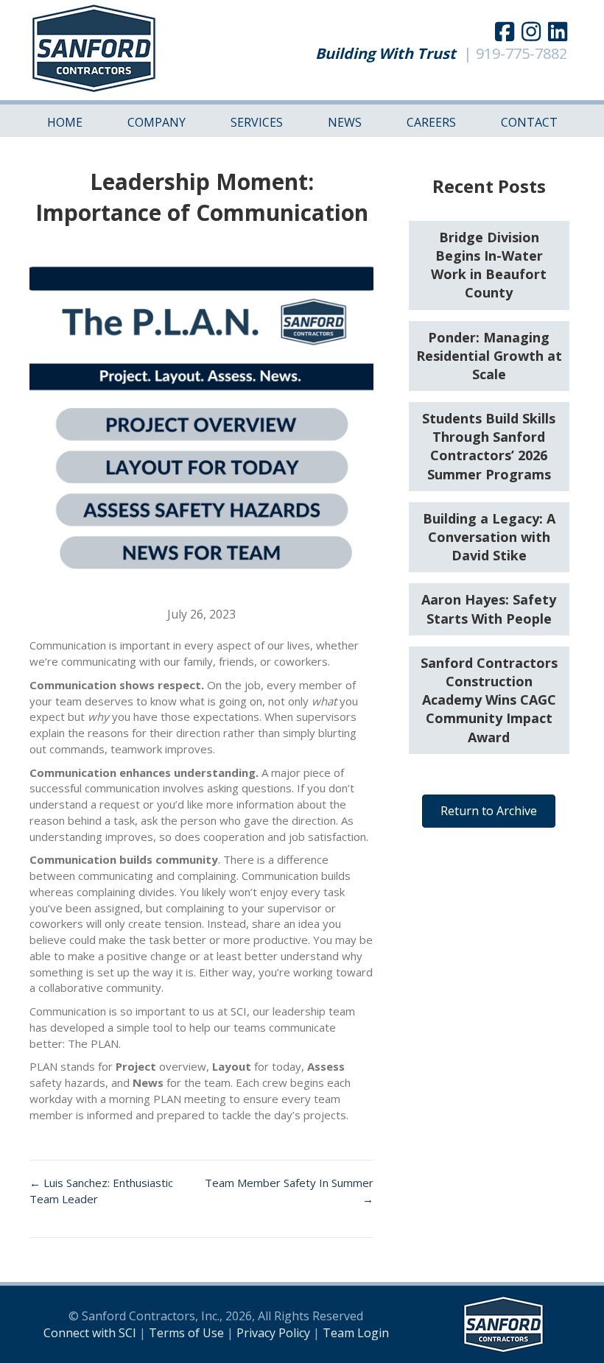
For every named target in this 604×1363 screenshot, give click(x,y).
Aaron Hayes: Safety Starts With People (488, 609)
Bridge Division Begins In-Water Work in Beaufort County (489, 265)
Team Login (356, 1333)
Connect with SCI (89, 1333)
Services (257, 122)
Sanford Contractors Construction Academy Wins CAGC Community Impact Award (489, 700)
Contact (529, 122)
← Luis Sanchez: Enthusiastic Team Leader (101, 1190)
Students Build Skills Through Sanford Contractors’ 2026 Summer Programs (488, 446)
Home (64, 122)
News (345, 122)
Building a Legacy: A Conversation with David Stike (489, 537)
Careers (431, 122)
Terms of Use (186, 1333)
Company (156, 122)
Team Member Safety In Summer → (289, 1190)
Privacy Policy (273, 1333)
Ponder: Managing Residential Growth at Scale (489, 355)
